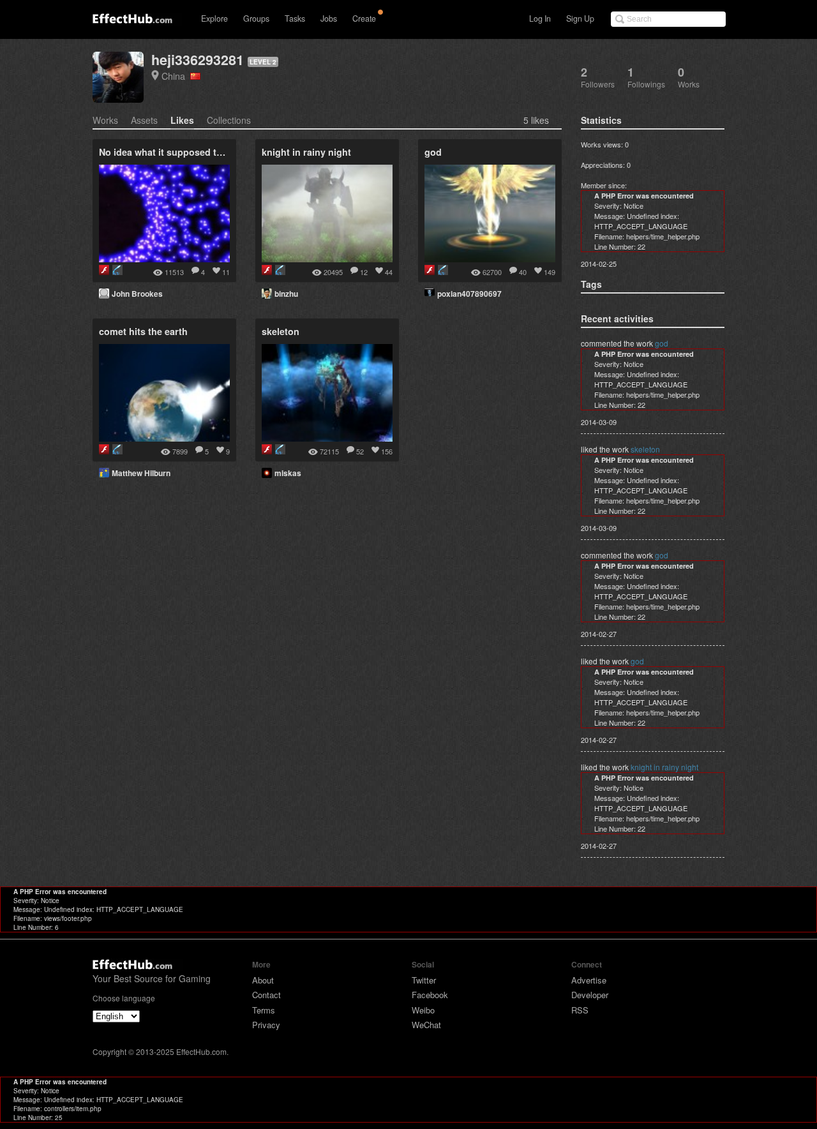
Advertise (588, 980)
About (263, 980)
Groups (256, 18)
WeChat (426, 1025)
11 (226, 272)
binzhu (286, 293)
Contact (266, 995)
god (661, 343)
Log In (540, 18)
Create (364, 18)
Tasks (295, 18)
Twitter (424, 980)
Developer (589, 995)
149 (549, 272)
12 (364, 272)
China (175, 75)
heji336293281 (197, 60)
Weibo (423, 1010)
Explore (214, 18)
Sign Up (580, 18)
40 (523, 272)
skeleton (645, 449)
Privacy (266, 1025)
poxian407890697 (469, 293)
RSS (579, 1010)
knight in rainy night (664, 766)
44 (389, 272)
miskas (287, 473)
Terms (263, 1010)
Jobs (328, 18)
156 (387, 451)
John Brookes (137, 293)
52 (360, 451)
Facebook (430, 995)
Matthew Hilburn (141, 473)
